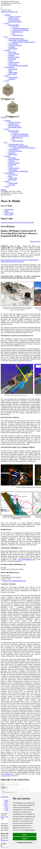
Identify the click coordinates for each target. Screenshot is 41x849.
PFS (13, 33)
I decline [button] (24, 838)
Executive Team (13, 18)
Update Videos (12, 72)
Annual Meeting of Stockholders (18, 65)
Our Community (13, 43)
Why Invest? (12, 52)
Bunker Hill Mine (13, 25)
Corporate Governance (15, 45)
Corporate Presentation (7, 222)
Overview (15, 27)
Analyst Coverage (13, 62)
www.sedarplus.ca (6, 774)
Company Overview (14, 16)
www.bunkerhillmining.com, (26, 559)
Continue (4, 843)
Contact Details (13, 77)
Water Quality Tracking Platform (18, 40)
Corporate (8, 15)
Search (4, 189)
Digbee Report (12, 48)
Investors (7, 50)
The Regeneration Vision (15, 38)
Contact (7, 76)
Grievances (11, 47)
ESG (6, 37)
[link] (30, 830)
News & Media (9, 67)
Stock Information (13, 54)
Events (10, 60)
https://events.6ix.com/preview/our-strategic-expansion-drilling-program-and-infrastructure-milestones (20, 260)
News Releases (13, 69)
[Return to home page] (9, 11)
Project (7, 23)
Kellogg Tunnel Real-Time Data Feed (23, 42)
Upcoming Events (28, 222)
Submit (4, 787)
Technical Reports (17, 35)
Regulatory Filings (14, 57)
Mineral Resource (17, 32)
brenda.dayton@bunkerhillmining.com (14, 581)
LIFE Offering (12, 64)
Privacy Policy (30, 830)
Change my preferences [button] (24, 842)
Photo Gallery (12, 74)
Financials (11, 55)
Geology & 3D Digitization (20, 30)
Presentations (12, 59)
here (28, 355)
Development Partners (15, 21)
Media (10, 70)
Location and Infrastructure (20, 28)
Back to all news (35, 241)
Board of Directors (14, 20)
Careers (7, 81)
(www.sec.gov (5, 775)
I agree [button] (24, 834)
